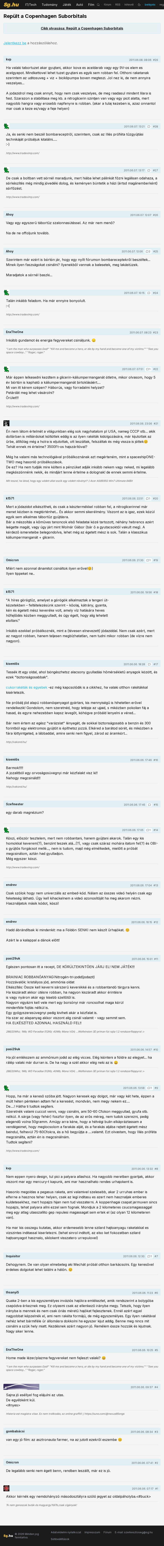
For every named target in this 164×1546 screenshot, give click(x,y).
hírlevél (129, 4)
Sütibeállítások (60, 1539)
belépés (150, 4)
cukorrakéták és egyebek (26, 687)
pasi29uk (13, 958)
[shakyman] (6, 423)
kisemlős (12, 663)
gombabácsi (15, 1431)
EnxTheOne (14, 332)
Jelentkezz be (14, 43)
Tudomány (49, 4)
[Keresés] (98, 4)
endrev (11, 885)
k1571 (10, 498)
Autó (79, 4)
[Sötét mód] (139, 4)
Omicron (12, 560)
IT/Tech (31, 4)
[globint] (6, 126)
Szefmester (14, 804)
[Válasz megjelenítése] (148, 126)
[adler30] (6, 1488)
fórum (107, 4)
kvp (8, 59)
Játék (67, 4)
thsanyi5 (12, 1292)
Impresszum (92, 1532)
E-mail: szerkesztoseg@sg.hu (134, 1532)
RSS (117, 4)
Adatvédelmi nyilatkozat (66, 1532)
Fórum (107, 1532)
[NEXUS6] (21, 1387)
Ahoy (9, 214)
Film (91, 4)
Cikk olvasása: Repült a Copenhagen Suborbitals (82, 28)
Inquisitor (13, 1256)
